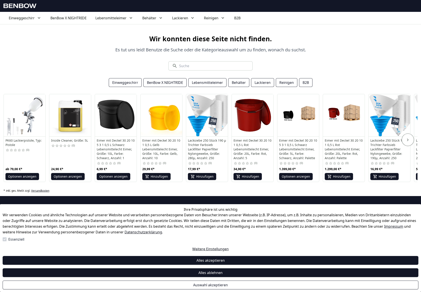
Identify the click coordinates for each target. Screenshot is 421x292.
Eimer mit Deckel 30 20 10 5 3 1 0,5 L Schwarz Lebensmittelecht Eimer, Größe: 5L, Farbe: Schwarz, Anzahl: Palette (298, 149)
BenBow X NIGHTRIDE (165, 82)
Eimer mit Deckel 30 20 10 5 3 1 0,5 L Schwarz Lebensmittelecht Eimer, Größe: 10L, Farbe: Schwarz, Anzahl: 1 (116, 149)
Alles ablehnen (210, 272)
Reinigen (286, 82)
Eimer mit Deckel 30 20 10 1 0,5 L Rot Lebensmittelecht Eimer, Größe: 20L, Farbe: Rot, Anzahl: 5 (252, 149)
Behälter (239, 82)
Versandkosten (40, 191)
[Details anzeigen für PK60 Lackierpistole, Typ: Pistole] (25, 115)
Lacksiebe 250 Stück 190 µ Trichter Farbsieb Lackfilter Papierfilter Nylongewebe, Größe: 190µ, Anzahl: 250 (389, 149)
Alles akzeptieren (210, 260)
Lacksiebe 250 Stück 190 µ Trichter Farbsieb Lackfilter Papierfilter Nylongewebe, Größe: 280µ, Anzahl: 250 (207, 149)
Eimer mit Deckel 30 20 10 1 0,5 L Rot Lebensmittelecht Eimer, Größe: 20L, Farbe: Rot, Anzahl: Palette (344, 149)
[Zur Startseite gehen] (20, 6)
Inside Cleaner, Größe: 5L (69, 140)
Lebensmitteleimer (207, 82)
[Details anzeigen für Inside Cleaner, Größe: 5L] (70, 115)
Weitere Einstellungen (210, 249)
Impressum (393, 226)
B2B (306, 82)
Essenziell (16, 239)
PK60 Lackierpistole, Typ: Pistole (23, 142)
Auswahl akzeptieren (210, 285)
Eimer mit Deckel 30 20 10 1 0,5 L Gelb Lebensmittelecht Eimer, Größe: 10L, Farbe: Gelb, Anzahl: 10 (161, 149)
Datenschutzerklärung (143, 232)
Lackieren (263, 82)
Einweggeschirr (125, 82)
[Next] (408, 139)
